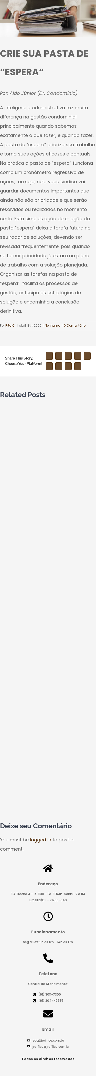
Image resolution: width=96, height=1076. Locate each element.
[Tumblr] (49, 366)
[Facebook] (49, 356)
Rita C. (10, 325)
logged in (40, 839)
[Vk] (68, 366)
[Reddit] (77, 356)
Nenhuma (52, 325)
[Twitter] (58, 356)
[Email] (77, 366)
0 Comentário (75, 325)
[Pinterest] (58, 366)
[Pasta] (48, 18)
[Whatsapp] (87, 356)
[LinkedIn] (68, 356)
